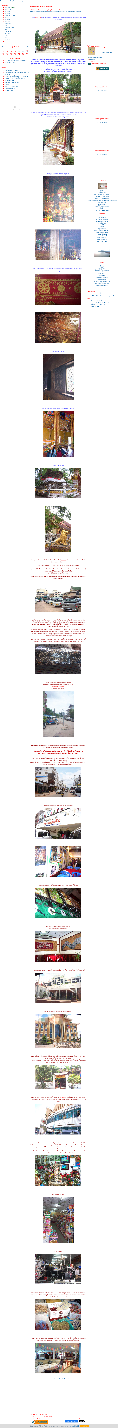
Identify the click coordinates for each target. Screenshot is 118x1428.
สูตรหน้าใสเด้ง (102, 273)
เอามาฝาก (7, 33)
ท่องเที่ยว (7, 7)
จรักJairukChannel (102, 90)
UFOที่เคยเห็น (102, 217)
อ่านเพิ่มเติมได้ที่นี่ (73, 1426)
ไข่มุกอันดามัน (102, 223)
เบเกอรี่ (7, 17)
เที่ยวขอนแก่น (102, 202)
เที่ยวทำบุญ (8, 9)
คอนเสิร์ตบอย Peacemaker (102, 206)
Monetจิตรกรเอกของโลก (102, 283)
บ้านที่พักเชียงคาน (10, 88)
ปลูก (6, 25)
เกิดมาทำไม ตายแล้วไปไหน (102, 194)
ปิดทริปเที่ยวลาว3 (9, 62)
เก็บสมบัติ (7, 40)
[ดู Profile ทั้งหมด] (107, 52)
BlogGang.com (95, 306)
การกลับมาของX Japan (102, 210)
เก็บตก (6, 38)
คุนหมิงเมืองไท (9, 80)
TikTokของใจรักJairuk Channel (99, 305)
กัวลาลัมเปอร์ (102, 228)
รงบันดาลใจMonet (101, 285)
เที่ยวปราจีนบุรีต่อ (102, 234)
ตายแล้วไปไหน (102, 268)
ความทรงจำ (8, 31)
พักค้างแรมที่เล (101, 238)
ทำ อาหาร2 (8, 13)
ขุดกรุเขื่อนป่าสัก (102, 241)
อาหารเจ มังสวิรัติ (10, 15)
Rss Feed (92, 59)
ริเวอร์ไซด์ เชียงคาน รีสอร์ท (12, 82)
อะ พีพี (102, 225)
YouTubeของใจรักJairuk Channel (100, 301)
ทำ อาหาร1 (8, 11)
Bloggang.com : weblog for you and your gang (12, 1)
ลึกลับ (6, 36)
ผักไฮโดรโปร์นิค (9, 27)
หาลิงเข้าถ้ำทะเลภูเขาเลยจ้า (102, 230)
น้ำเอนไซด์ (102, 275)
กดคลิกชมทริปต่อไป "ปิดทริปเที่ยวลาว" (58, 1379)
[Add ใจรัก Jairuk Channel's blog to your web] (102, 296)
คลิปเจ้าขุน (102, 208)
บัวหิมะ (102, 190)
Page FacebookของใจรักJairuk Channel (101, 303)
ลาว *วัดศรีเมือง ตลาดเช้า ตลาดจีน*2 (15, 60)
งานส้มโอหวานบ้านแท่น (11, 70)
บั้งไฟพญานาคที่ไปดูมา (102, 196)
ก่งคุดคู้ (7, 84)
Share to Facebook (71, 1421)
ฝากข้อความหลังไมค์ (96, 57)
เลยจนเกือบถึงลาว (102, 239)
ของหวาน (7, 19)
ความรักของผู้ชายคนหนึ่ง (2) (102, 281)
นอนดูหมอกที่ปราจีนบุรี (102, 232)
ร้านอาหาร (8, 23)
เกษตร (6, 29)
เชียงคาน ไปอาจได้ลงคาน (12, 86)
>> (28, 46)
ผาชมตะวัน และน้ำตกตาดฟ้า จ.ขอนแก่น (16, 76)
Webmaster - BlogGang (97, 293)
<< (2, 46)
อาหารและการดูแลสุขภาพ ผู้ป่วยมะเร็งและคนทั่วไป (102, 200)
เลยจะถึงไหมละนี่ (102, 236)
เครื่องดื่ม (7, 21)
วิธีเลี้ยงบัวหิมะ (102, 192)
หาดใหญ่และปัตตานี (102, 221)
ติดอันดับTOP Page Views (102, 198)
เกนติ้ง (102, 226)
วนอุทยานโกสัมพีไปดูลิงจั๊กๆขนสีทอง (15, 78)
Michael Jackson (102, 204)
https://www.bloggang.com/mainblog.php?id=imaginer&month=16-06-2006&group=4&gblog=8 (55, 11)
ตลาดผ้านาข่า (9, 90)
